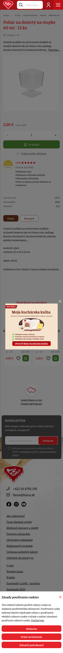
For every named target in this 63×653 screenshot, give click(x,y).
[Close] (60, 301)
